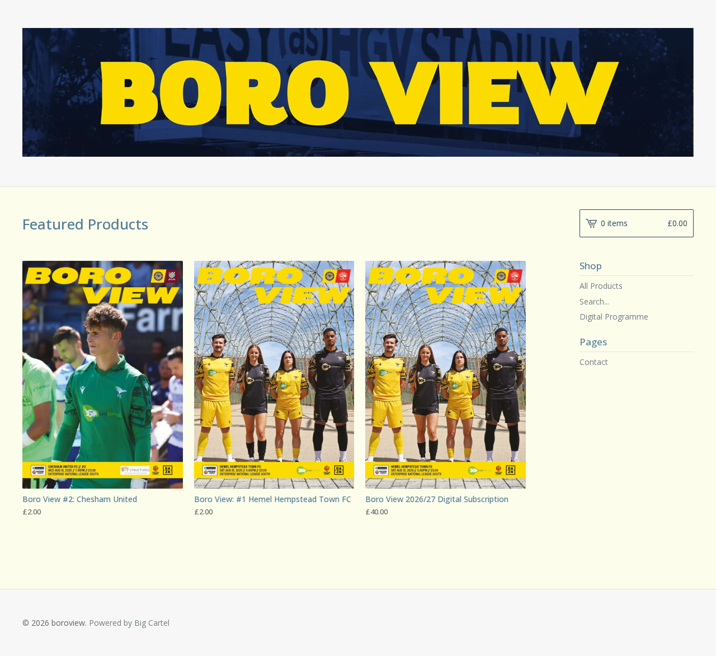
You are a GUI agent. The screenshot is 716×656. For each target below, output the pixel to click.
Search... (594, 302)
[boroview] (358, 92)
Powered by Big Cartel (129, 622)
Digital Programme (614, 316)
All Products (601, 285)
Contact (594, 362)
